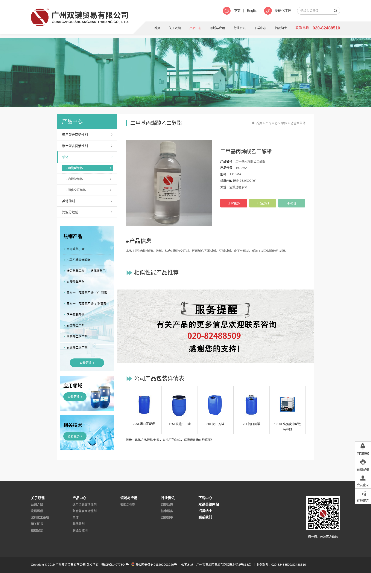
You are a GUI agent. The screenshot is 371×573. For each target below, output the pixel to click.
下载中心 (260, 28)
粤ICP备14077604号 (115, 564)
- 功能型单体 (74, 168)
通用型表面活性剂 (75, 135)
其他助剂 (68, 201)
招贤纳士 (281, 28)
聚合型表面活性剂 (75, 146)
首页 (157, 28)
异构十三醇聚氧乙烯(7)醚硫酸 (86, 303)
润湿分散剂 (70, 212)
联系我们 (205, 517)
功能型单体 (298, 123)
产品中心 (195, 28)
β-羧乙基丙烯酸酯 (78, 260)
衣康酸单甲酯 (76, 281)
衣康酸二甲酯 (76, 325)
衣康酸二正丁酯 (77, 347)
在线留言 (37, 530)
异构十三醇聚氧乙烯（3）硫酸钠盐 (89, 292)
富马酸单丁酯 (76, 249)
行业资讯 (240, 28)
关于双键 (175, 28)
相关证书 (37, 524)
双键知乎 (167, 517)
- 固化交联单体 (76, 190)
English (252, 10)
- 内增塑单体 (74, 179)
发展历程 (37, 511)
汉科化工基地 (40, 517)
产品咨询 (263, 203)
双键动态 (167, 504)
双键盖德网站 (208, 504)
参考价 (291, 203)
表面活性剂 (127, 504)
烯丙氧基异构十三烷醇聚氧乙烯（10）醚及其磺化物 (89, 271)
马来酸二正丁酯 (77, 336)
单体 (65, 157)
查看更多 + (87, 362)
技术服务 (167, 511)
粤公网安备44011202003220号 (156, 564)
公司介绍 (37, 504)
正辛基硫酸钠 (76, 314)
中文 (237, 10)
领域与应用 (217, 28)
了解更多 (234, 203)
